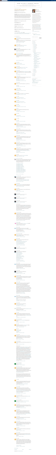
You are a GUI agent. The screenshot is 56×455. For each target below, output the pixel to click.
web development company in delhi (20, 132)
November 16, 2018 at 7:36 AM (21, 90)
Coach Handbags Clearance (27, 354)
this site (28, 49)
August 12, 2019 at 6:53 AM (20, 225)
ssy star (17, 92)
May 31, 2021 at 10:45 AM (20, 384)
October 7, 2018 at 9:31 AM (20, 86)
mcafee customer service (19, 240)
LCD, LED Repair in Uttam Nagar (20, 166)
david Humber (17, 307)
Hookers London (18, 110)
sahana (17, 96)
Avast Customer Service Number (19, 304)
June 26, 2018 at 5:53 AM (20, 51)
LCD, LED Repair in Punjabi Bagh (20, 168)
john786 (17, 188)
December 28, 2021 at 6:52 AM (21, 407)
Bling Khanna (17, 37)
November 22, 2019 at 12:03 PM (21, 310)
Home (23, 449)
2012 (33, 42)
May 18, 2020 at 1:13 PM (20, 339)
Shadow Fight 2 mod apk (24, 67)
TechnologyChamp (18, 115)
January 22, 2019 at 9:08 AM (20, 116)
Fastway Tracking (18, 362)
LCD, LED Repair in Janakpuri (19, 163)
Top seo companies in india (25, 223)
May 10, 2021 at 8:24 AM (20, 377)
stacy (16, 379)
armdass (17, 62)
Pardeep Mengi (18, 275)
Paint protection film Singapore (24, 383)
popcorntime (17, 78)
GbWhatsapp (17, 331)
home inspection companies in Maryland (20, 390)
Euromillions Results (21, 418)
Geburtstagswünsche (18, 330)
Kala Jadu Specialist (18, 366)
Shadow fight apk (25, 45)
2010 (33, 73)
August (35, 48)
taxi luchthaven (20, 424)
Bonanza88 (17, 432)
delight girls (17, 222)
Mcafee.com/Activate (27, 150)
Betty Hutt (17, 238)
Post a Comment (16, 448)
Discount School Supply (35, 82)
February (35, 71)
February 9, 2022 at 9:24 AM (20, 425)
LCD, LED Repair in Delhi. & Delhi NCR (20, 169)
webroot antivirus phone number (20, 255)
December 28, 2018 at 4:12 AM (21, 106)
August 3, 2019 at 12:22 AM (20, 202)
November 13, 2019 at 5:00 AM (21, 305)
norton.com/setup (18, 150)
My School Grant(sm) (38, 27)
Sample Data (17, 88)
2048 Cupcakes (25, 335)
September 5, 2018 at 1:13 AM (21, 68)
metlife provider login (18, 445)
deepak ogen (17, 128)
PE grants (20, 33)
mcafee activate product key (19, 253)
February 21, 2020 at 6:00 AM (20, 317)
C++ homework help (18, 54)
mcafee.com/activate (18, 179)
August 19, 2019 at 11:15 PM (20, 273)
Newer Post (15, 449)
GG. (16, 108)
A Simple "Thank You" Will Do (37, 58)
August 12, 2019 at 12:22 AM (20, 220)
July (34, 49)
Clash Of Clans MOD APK (25, 155)
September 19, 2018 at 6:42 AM (21, 74)
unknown (17, 302)
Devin (17, 438)
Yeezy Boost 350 (29, 353)
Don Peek (37, 9)
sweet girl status (18, 212)
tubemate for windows (18, 89)
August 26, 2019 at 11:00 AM (20, 293)
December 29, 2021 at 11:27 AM (21, 419)
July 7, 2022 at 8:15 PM (19, 436)
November (35, 45)
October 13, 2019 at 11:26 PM (20, 300)
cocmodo (19, 190)
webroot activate (18, 259)
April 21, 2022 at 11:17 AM (20, 430)
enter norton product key (19, 252)
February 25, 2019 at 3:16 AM (20, 145)
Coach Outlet (27, 349)
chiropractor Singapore (19, 235)
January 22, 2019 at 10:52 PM (20, 121)
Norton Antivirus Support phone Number (20, 242)
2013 (33, 41)
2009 (33, 74)
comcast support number (19, 254)
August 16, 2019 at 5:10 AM (20, 231)
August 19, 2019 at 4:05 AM (20, 261)
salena (17, 312)
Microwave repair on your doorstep (20, 172)
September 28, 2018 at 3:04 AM (21, 80)
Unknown (17, 66)
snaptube (24, 93)
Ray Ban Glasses (22, 351)
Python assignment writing (26, 71)
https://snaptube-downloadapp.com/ (20, 79)
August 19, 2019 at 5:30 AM (20, 268)
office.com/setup (22, 150)
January (35, 72)
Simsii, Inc (17, 227)
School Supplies (34, 79)
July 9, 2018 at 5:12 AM (19, 60)
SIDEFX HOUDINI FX (28, 413)
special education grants (25, 33)
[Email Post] (24, 32)
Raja (16, 328)
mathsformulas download (19, 63)
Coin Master (17, 85)
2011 (33, 43)
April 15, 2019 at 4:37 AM (20, 156)
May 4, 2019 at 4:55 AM (19, 181)
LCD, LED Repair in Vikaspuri (19, 165)
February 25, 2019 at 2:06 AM (20, 140)
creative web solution (18, 158)
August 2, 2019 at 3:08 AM (20, 198)
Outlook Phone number (18, 257)
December (35, 44)
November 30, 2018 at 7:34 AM (21, 94)
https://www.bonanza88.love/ (27, 434)
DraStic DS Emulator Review (19, 184)
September (35, 47)
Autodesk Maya (22, 406)
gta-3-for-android (18, 105)
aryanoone (17, 196)
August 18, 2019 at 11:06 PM (20, 236)
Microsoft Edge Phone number (19, 258)
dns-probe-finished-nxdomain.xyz (20, 97)
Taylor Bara (17, 48)
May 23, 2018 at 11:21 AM (20, 42)
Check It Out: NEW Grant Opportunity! (36, 55)
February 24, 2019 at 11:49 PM (21, 133)
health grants (16, 33)
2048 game (20, 338)
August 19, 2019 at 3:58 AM (20, 248)
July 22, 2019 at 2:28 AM (20, 186)
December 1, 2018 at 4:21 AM (20, 98)
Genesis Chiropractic (18, 233)
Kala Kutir (17, 135)
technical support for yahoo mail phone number (21, 241)
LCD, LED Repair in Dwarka (19, 164)
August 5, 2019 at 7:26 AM (20, 210)
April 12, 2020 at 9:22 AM (20, 332)
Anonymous (17, 44)
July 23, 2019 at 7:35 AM (20, 191)
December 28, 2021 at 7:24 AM (21, 414)
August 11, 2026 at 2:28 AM (20, 446)
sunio (17, 154)
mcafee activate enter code (19, 272)
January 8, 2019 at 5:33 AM (20, 111)
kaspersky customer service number (20, 256)
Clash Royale (20, 363)
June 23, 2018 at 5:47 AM (20, 46)
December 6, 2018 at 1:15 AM (20, 102)
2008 (33, 75)
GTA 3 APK (17, 120)
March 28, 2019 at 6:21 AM (20, 152)
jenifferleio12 (17, 147)
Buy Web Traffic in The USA (28, 308)
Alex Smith (17, 386)
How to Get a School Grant (28, 3)
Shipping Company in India (19, 144)
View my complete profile (35, 31)
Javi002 (17, 427)
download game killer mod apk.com (20, 101)
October (35, 46)
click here (24, 40)
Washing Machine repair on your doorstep (21, 171)
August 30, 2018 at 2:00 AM (20, 64)
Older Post (30, 449)
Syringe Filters (23, 296)
